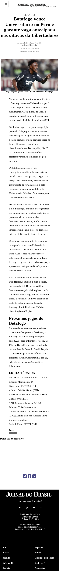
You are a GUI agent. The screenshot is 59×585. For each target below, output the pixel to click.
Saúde (38, 552)
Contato (7, 584)
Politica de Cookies (30, 519)
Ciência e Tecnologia (44, 558)
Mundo (6, 558)
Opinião (6, 568)
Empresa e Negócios (44, 578)
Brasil (6, 552)
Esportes (39, 547)
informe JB (8, 563)
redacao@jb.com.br (29, 45)
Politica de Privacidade (30, 514)
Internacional (9, 578)
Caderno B (40, 563)
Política (6, 573)
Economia (39, 573)
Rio (4, 547)
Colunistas (40, 568)
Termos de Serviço (30, 517)
